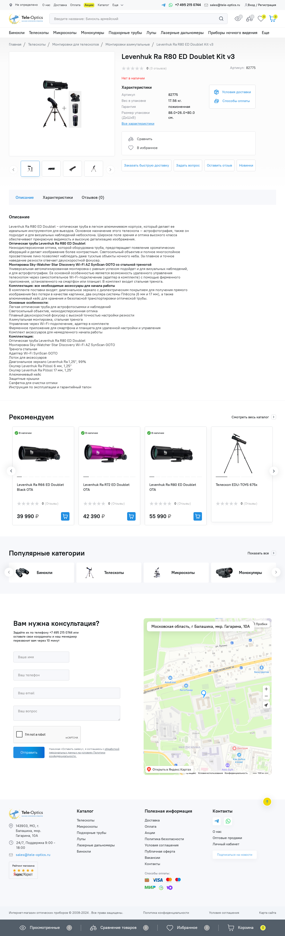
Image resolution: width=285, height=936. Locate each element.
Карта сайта (267, 913)
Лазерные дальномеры (182, 32)
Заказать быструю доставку (146, 165)
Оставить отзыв (219, 165)
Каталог (103, 5)
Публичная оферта (160, 851)
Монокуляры (92, 32)
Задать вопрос (188, 165)
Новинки (246, 165)
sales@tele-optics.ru (225, 5)
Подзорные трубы (125, 32)
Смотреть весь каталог (250, 417)
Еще (115, 5)
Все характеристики (138, 123)
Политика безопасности (164, 839)
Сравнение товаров (118, 927)
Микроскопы (65, 32)
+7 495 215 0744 (60, 632)
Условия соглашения (162, 845)
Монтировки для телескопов (75, 44)
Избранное (187, 927)
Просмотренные (45, 927)
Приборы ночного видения (232, 32)
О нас (46, 5)
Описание (25, 197)
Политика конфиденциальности (166, 913)
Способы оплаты (236, 101)
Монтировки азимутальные (128, 44)
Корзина (246, 927)
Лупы (151, 32)
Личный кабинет (226, 844)
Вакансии (152, 857)
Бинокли (16, 32)
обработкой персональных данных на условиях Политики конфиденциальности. (84, 752)
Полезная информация (168, 811)
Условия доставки (236, 92)
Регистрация (267, 5)
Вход (251, 5)
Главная (15, 44)
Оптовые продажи (227, 838)
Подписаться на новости (234, 855)
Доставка (60, 5)
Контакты (152, 864)
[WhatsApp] (228, 821)
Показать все (258, 553)
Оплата (75, 5)
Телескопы (39, 32)
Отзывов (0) (93, 197)
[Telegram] (216, 821)
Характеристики (58, 197)
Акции (89, 5)
